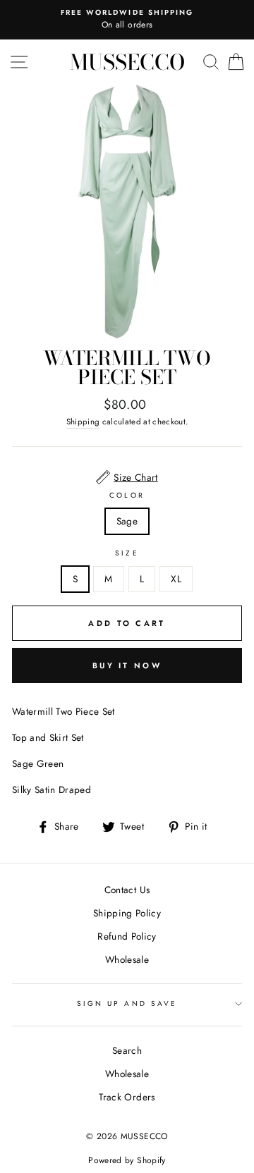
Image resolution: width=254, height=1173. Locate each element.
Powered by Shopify (126, 1160)
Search (127, 1050)
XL (176, 579)
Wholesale (127, 959)
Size (126, 553)
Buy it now (127, 665)
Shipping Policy (127, 913)
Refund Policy (126, 936)
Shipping (83, 421)
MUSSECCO (127, 62)
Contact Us (127, 890)
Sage (127, 521)
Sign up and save (127, 1003)
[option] (127, 19)
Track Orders (127, 1097)
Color (126, 495)
